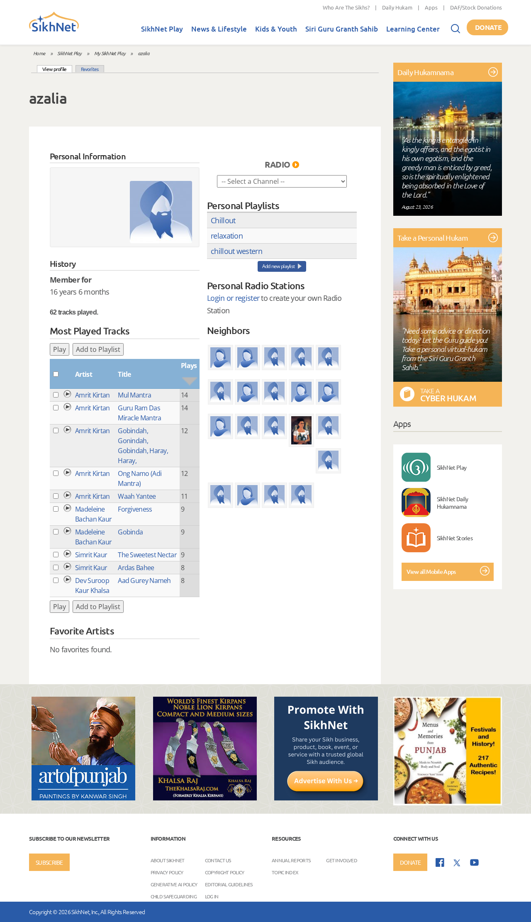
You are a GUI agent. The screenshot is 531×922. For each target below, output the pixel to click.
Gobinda (130, 532)
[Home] (54, 30)
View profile (57, 68)
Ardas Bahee (136, 567)
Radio (277, 164)
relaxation (227, 236)
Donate (488, 27)
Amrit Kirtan (92, 395)
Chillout (223, 220)
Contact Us (218, 859)
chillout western (236, 251)
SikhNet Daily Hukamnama (452, 502)
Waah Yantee (137, 496)
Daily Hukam (397, 7)
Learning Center (413, 29)
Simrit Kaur (91, 554)
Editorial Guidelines (229, 884)
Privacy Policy (167, 871)
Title (124, 374)
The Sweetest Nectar (147, 554)
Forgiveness (135, 509)
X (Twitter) (457, 863)
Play (59, 349)
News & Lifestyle (219, 29)
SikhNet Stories (455, 537)
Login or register (233, 298)
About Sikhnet (168, 859)
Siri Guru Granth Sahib (341, 29)
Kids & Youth (276, 29)
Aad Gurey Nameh (144, 580)
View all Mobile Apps (431, 572)
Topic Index (285, 871)
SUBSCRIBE (49, 862)
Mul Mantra (134, 395)
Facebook (440, 862)
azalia (143, 53)
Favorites (90, 69)
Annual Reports (291, 859)
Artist (83, 374)
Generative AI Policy (174, 884)
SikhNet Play (162, 29)
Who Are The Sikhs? (346, 7)
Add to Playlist (98, 349)
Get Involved (341, 859)
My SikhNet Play (110, 53)
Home (39, 53)
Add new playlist (278, 266)
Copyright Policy (224, 871)
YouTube (474, 862)
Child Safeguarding (174, 896)
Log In (212, 896)
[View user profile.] (161, 212)
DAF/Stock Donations (476, 7)
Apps (431, 7)
